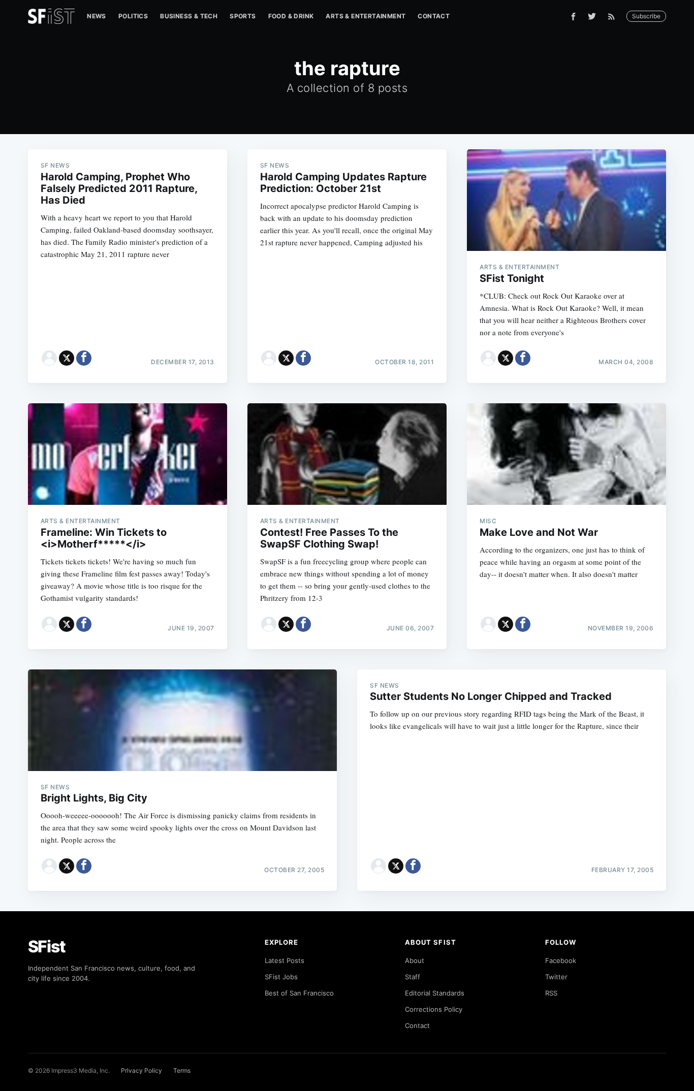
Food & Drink (291, 16)
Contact (434, 16)
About (414, 960)
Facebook (560, 960)
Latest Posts (284, 960)
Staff (412, 977)
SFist (47, 946)
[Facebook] (573, 16)
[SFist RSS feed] (614, 16)
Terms (182, 1070)
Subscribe (646, 16)
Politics (133, 16)
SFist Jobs (281, 977)
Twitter (556, 977)
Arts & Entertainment (365, 16)
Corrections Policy (433, 1009)
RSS (551, 993)
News (96, 16)
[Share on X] (66, 358)
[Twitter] (592, 16)
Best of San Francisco (299, 993)
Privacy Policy (141, 1070)
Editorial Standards (434, 993)
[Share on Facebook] (83, 358)
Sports (243, 16)
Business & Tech (188, 16)
